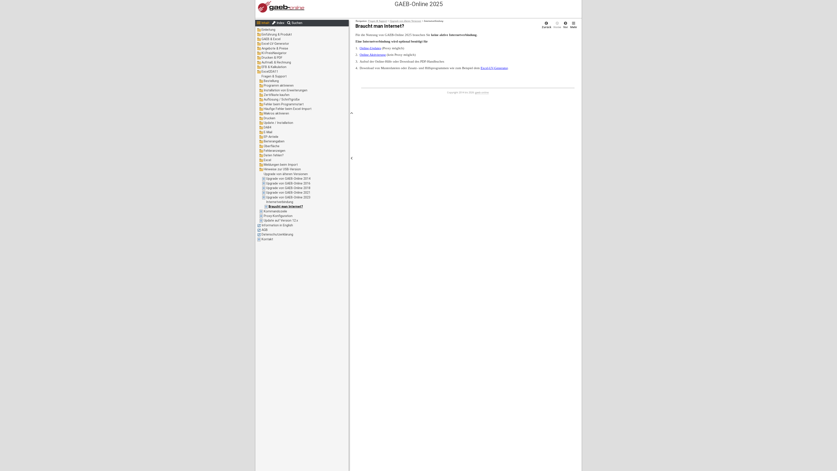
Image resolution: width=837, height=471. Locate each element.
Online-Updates (370, 48)
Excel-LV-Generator (494, 68)
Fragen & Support (377, 21)
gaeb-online (482, 92)
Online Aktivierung (373, 54)
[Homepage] (371, 7)
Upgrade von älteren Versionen (405, 21)
